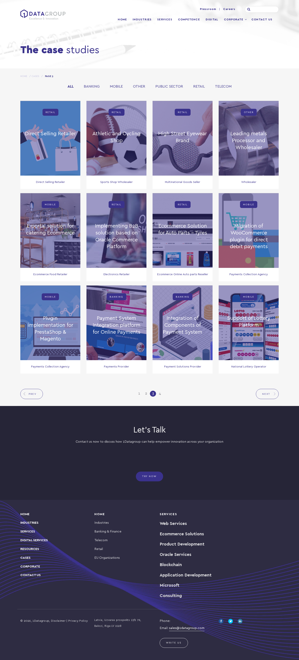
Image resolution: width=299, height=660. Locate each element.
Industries (142, 19)
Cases (35, 76)
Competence (189, 19)
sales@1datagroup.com (186, 628)
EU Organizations (107, 558)
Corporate (233, 19)
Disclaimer (58, 621)
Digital (212, 19)
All (71, 87)
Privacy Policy (78, 621)
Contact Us (261, 19)
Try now (149, 476)
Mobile (116, 87)
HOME (23, 76)
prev (33, 394)
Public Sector (169, 87)
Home (122, 19)
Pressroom (208, 9)
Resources (29, 549)
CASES (25, 558)
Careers (229, 9)
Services (164, 19)
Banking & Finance (107, 531)
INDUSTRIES (29, 523)
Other (139, 87)
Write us (174, 642)
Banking (92, 87)
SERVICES (27, 531)
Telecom (223, 87)
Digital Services (34, 540)
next (266, 394)
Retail (199, 87)
